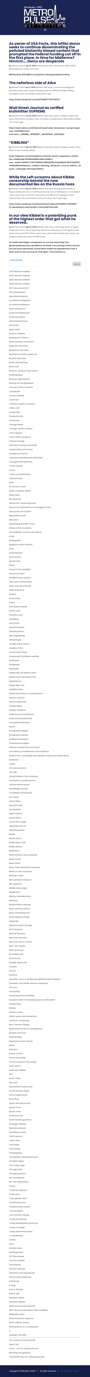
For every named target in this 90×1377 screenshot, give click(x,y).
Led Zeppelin (15, 809)
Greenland (14, 660)
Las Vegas (14, 797)
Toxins (12, 1186)
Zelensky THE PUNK (17, 1335)
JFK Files (13, 772)
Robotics (13, 1049)
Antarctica (14, 325)
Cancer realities (16, 395)
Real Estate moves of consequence (26, 1028)
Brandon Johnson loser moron (23, 370)
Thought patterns (17, 1173)
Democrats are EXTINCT (25, 195)
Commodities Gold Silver (21, 449)
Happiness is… (15, 681)
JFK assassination (17, 768)
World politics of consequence (23, 1326)
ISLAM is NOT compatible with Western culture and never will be (39, 755)
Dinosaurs (14, 519)
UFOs (11, 1244)
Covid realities (16, 466)
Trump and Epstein (18, 1219)
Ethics (32, 233)
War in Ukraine (16, 1289)
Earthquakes (15, 540)
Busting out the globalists (21, 383)
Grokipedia (14, 664)
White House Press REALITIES (22, 1306)
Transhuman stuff (17, 1202)
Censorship (59, 227)
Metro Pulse (14, 863)
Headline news (32, 119)
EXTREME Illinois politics (20, 577)
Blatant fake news (45, 66)
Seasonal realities (17, 1070)
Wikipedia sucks (16, 1314)
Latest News (59, 66)
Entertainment (16, 553)
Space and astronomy (19, 1103)
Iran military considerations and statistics (29, 751)
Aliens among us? (17, 308)
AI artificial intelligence (20, 300)
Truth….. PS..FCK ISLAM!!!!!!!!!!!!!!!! (24, 1348)
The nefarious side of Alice (32, 82)
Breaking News (60, 188)
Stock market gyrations (20, 1119)
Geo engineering (17, 635)
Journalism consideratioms (51, 119)
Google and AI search (19, 644)
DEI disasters (15, 499)
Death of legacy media (63, 116)
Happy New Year (16, 685)
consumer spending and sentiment (25, 457)
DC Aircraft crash (17, 486)
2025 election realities (19, 279)
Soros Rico (14, 1099)
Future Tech (14, 610)
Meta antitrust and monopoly (23, 855)
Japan (12, 764)
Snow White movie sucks (20, 1086)
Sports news (15, 1111)
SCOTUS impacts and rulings (22, 1062)
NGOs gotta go (16, 950)
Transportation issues (19, 1206)
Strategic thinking (66, 90)
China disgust (15, 433)
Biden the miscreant (18, 346)
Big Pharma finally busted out (23, 354)
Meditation (14, 850)
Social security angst (19, 1090)
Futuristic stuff (16, 615)
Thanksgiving (15, 1153)
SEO (11, 1074)
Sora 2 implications (18, 1095)
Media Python (15, 846)
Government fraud (18, 652)
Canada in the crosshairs (21, 387)
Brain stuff (14, 366)
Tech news (34, 69)
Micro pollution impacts (20, 879)
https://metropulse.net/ (20, 718)
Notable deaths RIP (18, 962)
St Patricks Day (16, 1115)
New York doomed (17, 937)
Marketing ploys (16, 69)
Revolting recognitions (19, 1352)
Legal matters (15, 813)
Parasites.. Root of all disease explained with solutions (34, 979)
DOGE (11, 536)
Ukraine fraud (15, 1248)
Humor (12, 726)
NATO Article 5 (15, 929)
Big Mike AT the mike (18, 350)
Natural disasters (17, 933)
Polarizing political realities (46, 90)
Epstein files (14, 561)
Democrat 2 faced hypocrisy (34, 192)
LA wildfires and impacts (20, 792)
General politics (16, 631)
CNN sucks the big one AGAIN (23, 445)
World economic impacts (21, 1318)
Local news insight (17, 822)
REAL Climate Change (19, 1024)
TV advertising (16, 1235)
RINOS (12, 1045)
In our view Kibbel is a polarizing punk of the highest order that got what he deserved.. (43, 219)
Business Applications (19, 379)
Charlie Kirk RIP (16, 416)
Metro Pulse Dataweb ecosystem (24, 867)
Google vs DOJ (16, 648)
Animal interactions (18, 321)
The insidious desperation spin (38, 94)
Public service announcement (23, 1016)
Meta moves (70, 233)
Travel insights (16, 1210)
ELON (11, 548)
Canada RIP (14, 391)
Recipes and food (17, 1033)
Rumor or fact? (16, 1053)
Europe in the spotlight (19, 569)
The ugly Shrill (15, 1169)
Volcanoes (14, 1281)
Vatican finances (17, 1268)
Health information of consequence (26, 693)
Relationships (15, 1037)
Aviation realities (17, 333)
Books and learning (18, 362)
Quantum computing (19, 1020)
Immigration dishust (18, 735)
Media (26, 69)
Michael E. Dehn (16, 875)
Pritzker (12, 1008)
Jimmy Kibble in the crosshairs (23, 776)
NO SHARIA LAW (16, 954)
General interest (16, 627)
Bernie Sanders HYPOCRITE (21, 341)
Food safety (14, 598)
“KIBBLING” (19, 142)
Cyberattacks (15, 478)
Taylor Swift (14, 1140)
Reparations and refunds (21, 1041)
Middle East (14, 892)
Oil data (13, 966)
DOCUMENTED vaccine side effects (25, 532)
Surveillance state (16, 94)
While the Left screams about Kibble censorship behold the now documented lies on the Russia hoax (42, 181)
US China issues (16, 1256)
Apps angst (14, 329)
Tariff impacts (15, 1136)
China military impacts (20, 437)
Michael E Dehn (18, 66)
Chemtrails (14, 420)
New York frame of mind (20, 942)
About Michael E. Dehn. (69, 1371)
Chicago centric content (20, 428)
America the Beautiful (19, 313)
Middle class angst (18, 888)
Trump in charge (17, 1227)
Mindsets (13, 900)
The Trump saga (16, 122)
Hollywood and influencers (21, 714)
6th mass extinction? (19, 288)
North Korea (14, 958)
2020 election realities (19, 271)
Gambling (13, 619)
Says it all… (14, 1344)
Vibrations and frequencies (22, 1273)
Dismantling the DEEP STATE (47, 195)
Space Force (15, 1107)
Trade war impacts (18, 1190)
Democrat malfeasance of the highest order (60, 230)
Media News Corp (17, 842)
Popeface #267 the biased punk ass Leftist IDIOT (32, 999)
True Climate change (19, 1215)
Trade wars (14, 1194)
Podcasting (14, 991)
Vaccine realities (17, 1260)
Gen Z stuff (14, 623)
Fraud (11, 602)
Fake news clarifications (27, 198)
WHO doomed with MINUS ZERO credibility (28, 1310)
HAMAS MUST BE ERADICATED (22, 677)
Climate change (16, 441)
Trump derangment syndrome (23, 1223)
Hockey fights (15, 706)
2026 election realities (19, 283)
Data (11, 482)
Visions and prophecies (20, 1277)
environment (15, 557)
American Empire (17, 317)
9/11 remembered (17, 292)
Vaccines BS (15, 1264)
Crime (12, 470)
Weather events (16, 1297)
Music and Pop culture (19, 908)
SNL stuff (13, 1082)
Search (77, 264)
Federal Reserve (16, 590)
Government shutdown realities (24, 656)
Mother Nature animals (20, 904)
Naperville (13, 921)
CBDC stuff (14, 408)
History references (17, 701)
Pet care (13, 987)
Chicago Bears (16, 424)
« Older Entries (15, 260)
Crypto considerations (20, 474)
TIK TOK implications (18, 1181)
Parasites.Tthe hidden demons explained (28, 983)
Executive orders (17, 573)
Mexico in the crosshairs (20, 871)
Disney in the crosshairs (20, 528)
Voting (12, 1285)
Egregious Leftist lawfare (20, 544)
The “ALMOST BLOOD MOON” (22, 1340)
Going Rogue (15, 639)
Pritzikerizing (15, 1004)
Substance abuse (17, 1128)
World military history (19, 1322)
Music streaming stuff (19, 912)
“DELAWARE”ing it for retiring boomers (27, 1356)
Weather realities (17, 1301)
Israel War (14, 759)
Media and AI (15, 838)
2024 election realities (19, 275)
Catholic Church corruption (22, 403)
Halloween (14, 668)
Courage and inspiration (20, 461)
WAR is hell (14, 1293)
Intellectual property (18, 739)
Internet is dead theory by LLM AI (24, 747)
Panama (13, 975)
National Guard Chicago (20, 925)
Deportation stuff (17, 515)
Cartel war (14, 399)
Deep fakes (23, 90)
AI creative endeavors (19, 304)
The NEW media (38, 236)
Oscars (12, 970)
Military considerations (20, 896)
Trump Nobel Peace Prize (20, 1231)
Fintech (12, 594)
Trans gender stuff (18, 1198)
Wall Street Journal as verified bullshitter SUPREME (36, 109)
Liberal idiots (70, 66)
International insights (19, 743)
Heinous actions (45, 198)
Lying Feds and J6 (17, 826)
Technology (14, 1148)
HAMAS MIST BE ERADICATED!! (22, 672)
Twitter (12, 1239)
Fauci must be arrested (20, 586)
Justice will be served (19, 784)
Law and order (15, 805)
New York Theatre (17, 946)
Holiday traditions (17, 710)
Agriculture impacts (18, 296)
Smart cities (15, 1078)
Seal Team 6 (15, 1066)
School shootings (17, 1057)
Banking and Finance (19, 337)
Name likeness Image (19, 917)
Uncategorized (16, 1252)
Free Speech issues (18, 606)
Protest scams (16, 1012)
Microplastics (15, 884)
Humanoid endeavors (19, 722)
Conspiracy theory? (18, 453)
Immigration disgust (18, 730)
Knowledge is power (18, 788)
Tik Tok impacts (16, 1177)
